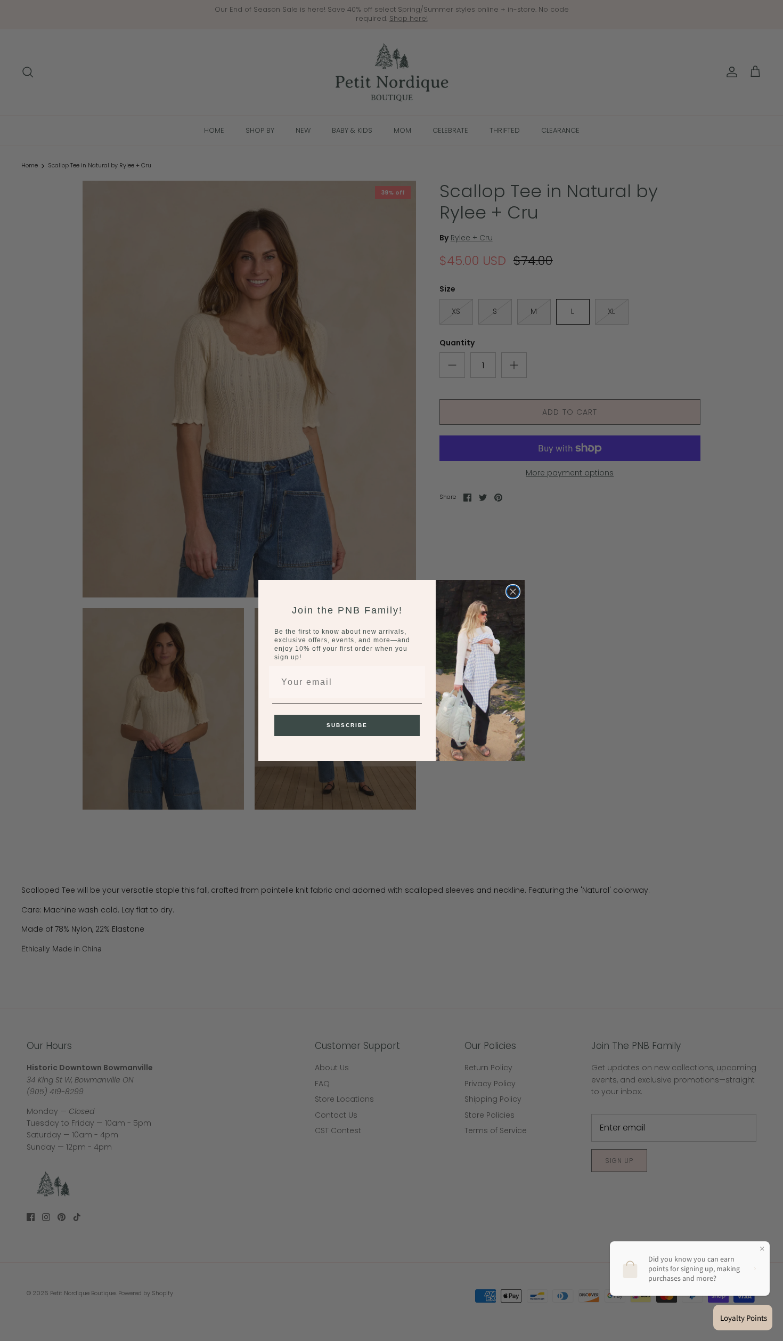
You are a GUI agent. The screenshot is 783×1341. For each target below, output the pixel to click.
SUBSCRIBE (347, 725)
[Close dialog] (513, 591)
